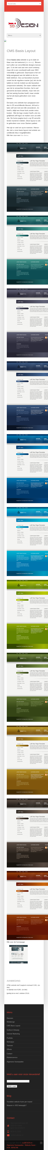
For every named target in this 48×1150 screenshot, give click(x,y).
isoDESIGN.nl (27, 1143)
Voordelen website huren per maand (19, 1102)
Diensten (10, 1018)
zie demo (29, 62)
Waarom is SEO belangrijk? (16, 1105)
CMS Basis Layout (13, 1026)
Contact (9, 1054)
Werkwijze (10, 1042)
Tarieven (10, 1045)
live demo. (25, 135)
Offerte (9, 1049)
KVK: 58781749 (12, 1148)
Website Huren (30, 1145)
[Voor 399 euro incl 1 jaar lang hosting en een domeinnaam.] (18, 954)
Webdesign (11, 1022)
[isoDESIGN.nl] (24, 29)
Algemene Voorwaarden (15, 1062)
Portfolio (10, 1038)
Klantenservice (12, 1057)
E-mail (9, 1079)
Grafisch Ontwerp (13, 1030)
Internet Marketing (13, 1034)
